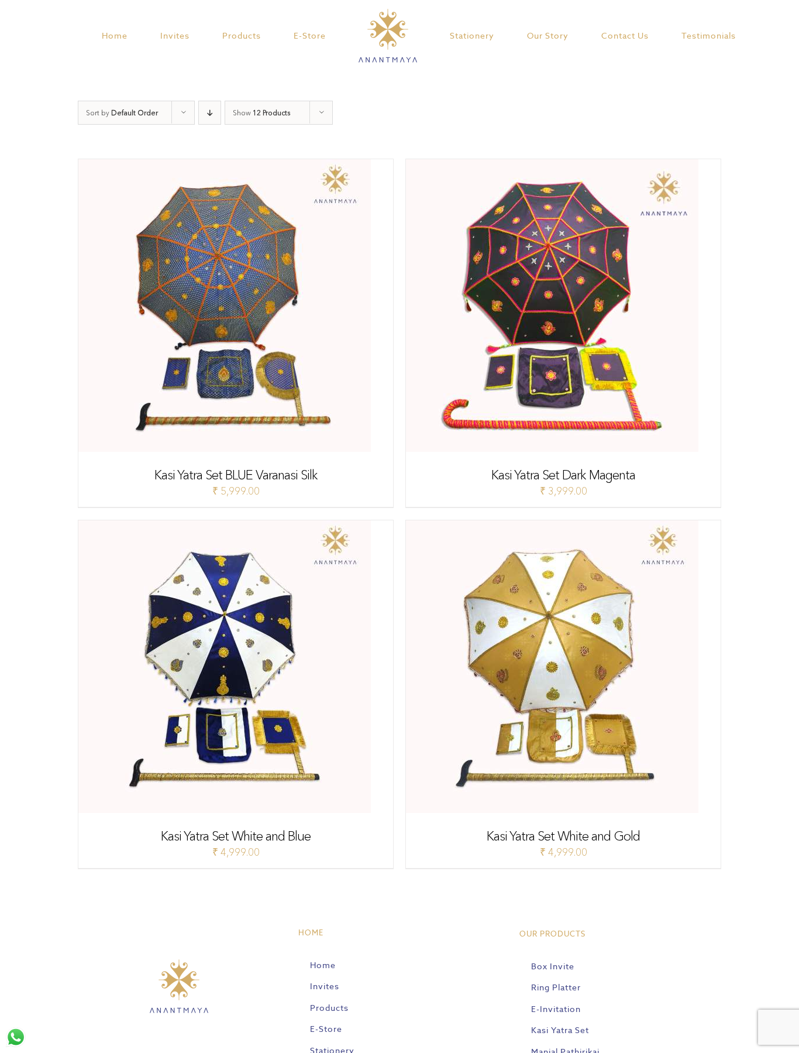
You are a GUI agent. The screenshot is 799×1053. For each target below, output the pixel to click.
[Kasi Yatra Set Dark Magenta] (552, 166)
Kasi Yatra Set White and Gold (563, 836)
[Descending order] (209, 113)
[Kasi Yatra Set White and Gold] (552, 527)
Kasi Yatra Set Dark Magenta (563, 475)
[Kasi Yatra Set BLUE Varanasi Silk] (224, 166)
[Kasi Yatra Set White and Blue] (224, 527)
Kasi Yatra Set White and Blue (236, 836)
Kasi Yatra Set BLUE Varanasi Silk (236, 475)
